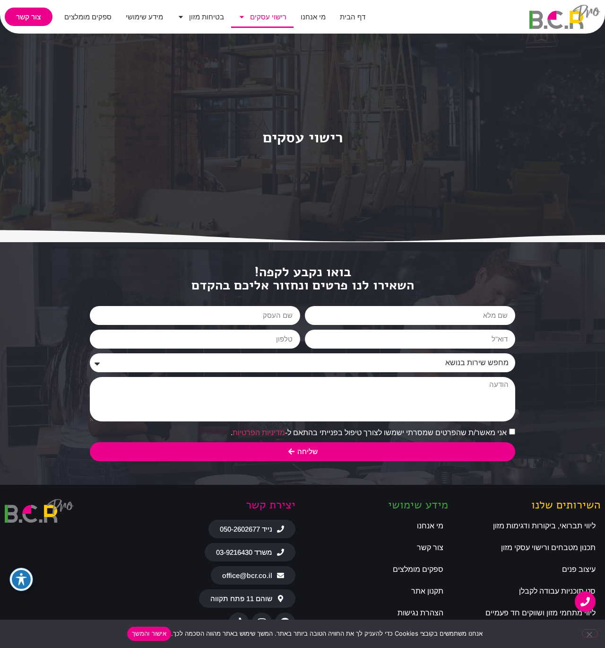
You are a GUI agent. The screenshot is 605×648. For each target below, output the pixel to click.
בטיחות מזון (206, 17)
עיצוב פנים (579, 569)
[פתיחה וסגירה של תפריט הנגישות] (21, 579)
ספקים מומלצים (88, 17)
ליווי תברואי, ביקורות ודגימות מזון (544, 526)
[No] (590, 633)
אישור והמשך (149, 633)
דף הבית (352, 17)
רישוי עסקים (268, 17)
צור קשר (430, 547)
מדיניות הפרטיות (259, 432)
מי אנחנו (313, 17)
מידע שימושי (144, 17)
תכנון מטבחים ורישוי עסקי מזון (548, 547)
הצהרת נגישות (420, 613)
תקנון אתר (427, 591)
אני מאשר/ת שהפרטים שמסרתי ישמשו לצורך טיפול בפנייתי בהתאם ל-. (369, 432)
